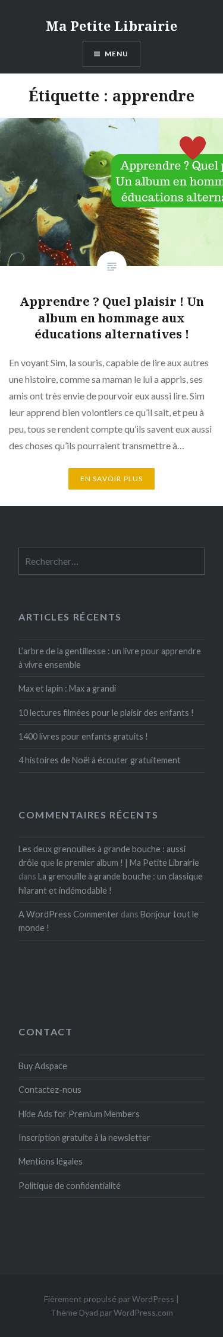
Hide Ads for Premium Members (79, 1114)
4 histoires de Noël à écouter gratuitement (99, 760)
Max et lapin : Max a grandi (67, 688)
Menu (117, 53)
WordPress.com (143, 1312)
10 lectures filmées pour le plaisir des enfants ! (106, 713)
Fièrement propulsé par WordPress (109, 1299)
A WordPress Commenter (68, 914)
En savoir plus (111, 478)
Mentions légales (50, 1161)
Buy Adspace (42, 1066)
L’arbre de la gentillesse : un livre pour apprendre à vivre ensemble (109, 658)
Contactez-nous (49, 1090)
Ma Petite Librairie (111, 25)
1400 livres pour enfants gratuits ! (83, 736)
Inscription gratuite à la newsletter (84, 1138)
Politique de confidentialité (69, 1186)
